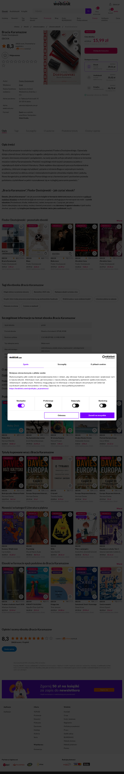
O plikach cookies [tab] (98, 364)
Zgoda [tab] (25, 364)
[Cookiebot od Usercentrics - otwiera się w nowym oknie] (104, 357)
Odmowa (61, 415)
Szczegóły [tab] (62, 364)
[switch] (48, 406)
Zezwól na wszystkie (97, 415)
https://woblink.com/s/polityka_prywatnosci (29, 388)
